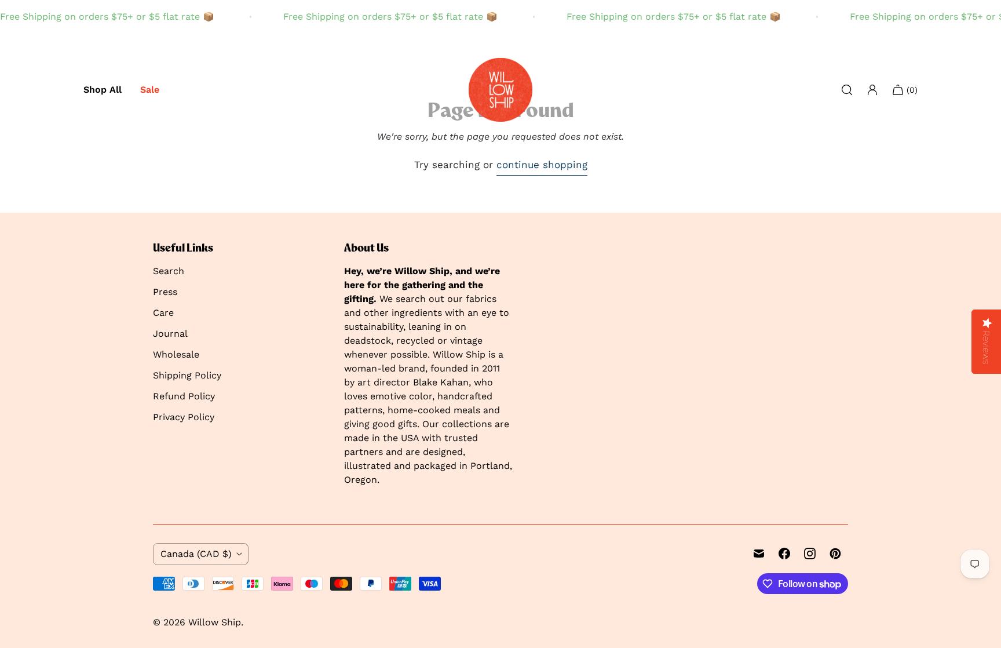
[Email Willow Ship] (759, 553)
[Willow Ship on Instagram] (810, 553)
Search (168, 270)
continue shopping (541, 164)
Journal (170, 333)
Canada (196, 553)
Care (163, 312)
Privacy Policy (183, 417)
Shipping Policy (187, 375)
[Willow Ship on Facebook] (784, 553)
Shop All (102, 89)
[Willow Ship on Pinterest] (835, 553)
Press (165, 291)
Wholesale (176, 354)
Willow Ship (214, 622)
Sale (149, 89)
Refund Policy (184, 396)
